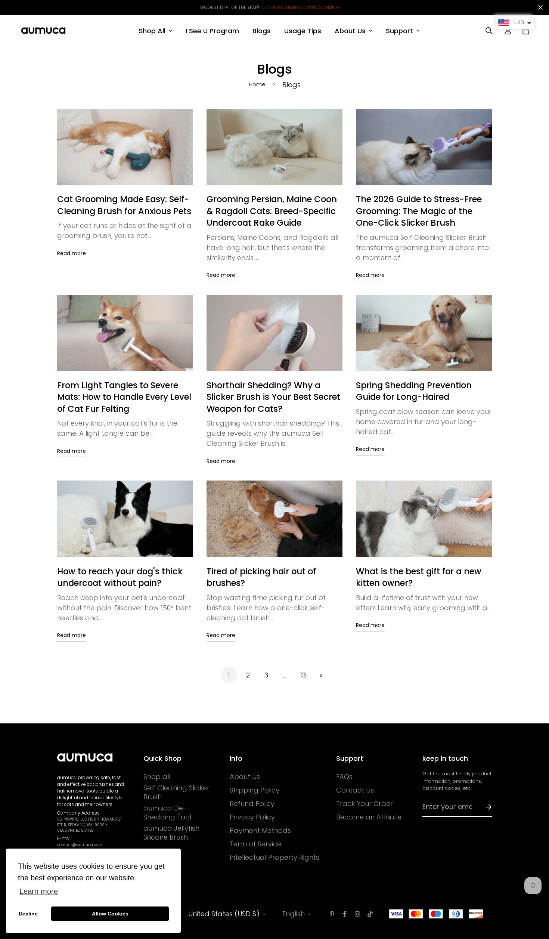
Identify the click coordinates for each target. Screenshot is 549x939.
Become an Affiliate (368, 817)
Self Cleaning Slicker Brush (176, 792)
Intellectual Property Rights (274, 857)
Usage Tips (302, 30)
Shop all (156, 776)
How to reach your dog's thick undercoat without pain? (120, 577)
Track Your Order (364, 803)
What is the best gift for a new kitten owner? (418, 577)
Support (399, 30)
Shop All (152, 30)
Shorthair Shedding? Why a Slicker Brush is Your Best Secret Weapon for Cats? (273, 397)
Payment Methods (260, 830)
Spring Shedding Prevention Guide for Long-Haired (414, 391)
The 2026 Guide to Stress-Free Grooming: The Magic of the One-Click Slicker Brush (419, 211)
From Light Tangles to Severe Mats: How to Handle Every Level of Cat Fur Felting (124, 397)
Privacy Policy (252, 817)
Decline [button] (28, 914)
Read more (71, 253)
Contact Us (355, 790)
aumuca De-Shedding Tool (167, 813)
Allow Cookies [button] (110, 914)
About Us (350, 30)
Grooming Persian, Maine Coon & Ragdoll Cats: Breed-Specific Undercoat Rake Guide (272, 211)
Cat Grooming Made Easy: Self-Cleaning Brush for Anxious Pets (124, 205)
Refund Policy (252, 803)
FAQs (344, 776)
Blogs (261, 30)
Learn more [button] (38, 891)
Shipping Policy (254, 790)
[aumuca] (43, 30)
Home (257, 84)
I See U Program (212, 30)
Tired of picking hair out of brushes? (261, 577)
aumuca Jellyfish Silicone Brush (171, 833)
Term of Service (255, 844)
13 (303, 675)
